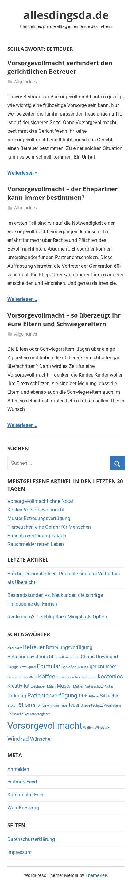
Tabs (64, 706)
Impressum (19, 852)
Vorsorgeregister (37, 714)
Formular (48, 666)
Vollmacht (15, 714)
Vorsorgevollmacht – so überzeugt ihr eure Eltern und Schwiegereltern (64, 319)
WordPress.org (23, 808)
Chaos (88, 657)
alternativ (14, 648)
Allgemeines (25, 81)
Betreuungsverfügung (69, 647)
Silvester (109, 696)
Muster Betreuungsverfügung (38, 518)
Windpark (102, 728)
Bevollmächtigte (67, 657)
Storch (12, 706)
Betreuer (34, 647)
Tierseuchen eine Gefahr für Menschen (49, 527)
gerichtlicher (103, 666)
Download (107, 657)
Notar (109, 687)
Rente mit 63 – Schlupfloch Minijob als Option (57, 617)
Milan (51, 687)
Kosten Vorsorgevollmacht (35, 510)
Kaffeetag (88, 677)
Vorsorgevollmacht (44, 725)
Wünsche (40, 739)
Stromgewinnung (46, 706)
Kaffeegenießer (68, 677)
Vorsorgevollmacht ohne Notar (40, 501)
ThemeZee (96, 875)
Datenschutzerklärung (31, 839)
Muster (64, 686)
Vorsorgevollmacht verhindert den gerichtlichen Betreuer (59, 67)
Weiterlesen (20, 173)
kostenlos (110, 676)
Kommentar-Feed (26, 795)
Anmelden (18, 769)
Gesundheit (28, 677)
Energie (13, 667)
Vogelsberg (112, 706)
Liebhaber (38, 687)
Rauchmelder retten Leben (35, 544)
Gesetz (12, 677)
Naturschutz (94, 687)
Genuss (82, 667)
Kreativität (18, 686)
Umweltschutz (92, 706)
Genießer (68, 667)
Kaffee (46, 676)
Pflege (94, 696)
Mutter (78, 687)
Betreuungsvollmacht (30, 657)
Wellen (88, 728)
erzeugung (28, 667)
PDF (83, 696)
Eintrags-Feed (22, 782)
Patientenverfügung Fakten (36, 536)
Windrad (18, 738)
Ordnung (16, 696)
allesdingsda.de (66, 14)
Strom (25, 705)
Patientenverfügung (52, 695)
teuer (74, 705)
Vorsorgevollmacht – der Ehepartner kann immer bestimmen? (62, 193)
